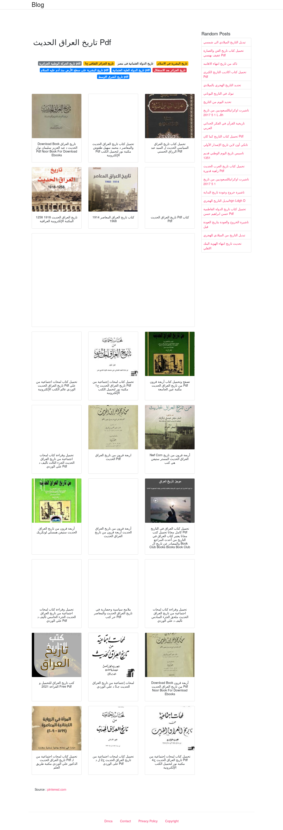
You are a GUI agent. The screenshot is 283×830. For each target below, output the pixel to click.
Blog (38, 4)
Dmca (108, 821)
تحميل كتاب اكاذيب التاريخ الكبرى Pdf (224, 74)
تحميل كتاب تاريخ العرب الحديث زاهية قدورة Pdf (224, 168)
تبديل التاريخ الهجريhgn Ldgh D (224, 200)
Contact (125, 821)
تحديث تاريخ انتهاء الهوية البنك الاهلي (222, 245)
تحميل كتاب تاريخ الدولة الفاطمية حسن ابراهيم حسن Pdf (224, 211)
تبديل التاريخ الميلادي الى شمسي (224, 42)
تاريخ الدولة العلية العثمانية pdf (131, 70)
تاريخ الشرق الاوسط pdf (113, 76)
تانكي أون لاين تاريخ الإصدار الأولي (225, 144)
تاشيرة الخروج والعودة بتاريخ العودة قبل (226, 224)
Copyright (172, 821)
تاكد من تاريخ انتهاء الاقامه (220, 63)
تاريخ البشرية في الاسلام (172, 63)
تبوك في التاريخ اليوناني (218, 93)
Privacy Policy (148, 821)
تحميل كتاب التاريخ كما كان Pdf (223, 136)
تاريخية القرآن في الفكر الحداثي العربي (224, 125)
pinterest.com (56, 789)
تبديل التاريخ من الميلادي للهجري (224, 235)
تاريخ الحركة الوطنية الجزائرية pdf (59, 63)
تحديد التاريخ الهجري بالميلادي (222, 85)
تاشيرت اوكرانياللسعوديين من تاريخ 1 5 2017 (226, 181)
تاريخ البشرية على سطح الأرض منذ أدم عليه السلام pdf (74, 70)
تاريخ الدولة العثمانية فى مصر (135, 63)
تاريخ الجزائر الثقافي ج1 (99, 63)
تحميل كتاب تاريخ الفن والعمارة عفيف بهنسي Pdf (223, 52)
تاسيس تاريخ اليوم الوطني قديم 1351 (223, 155)
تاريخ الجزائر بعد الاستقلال (169, 70)
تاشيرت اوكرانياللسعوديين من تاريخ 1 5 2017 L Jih (226, 112)
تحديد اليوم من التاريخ (217, 101)
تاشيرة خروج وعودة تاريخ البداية (224, 192)
